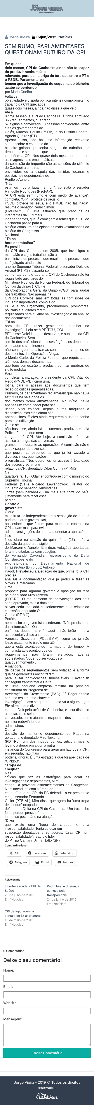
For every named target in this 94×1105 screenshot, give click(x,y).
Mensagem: (12, 1019)
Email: (8, 986)
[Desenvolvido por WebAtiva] (47, 1096)
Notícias (65, 37)
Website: (10, 1003)
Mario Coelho (21, 92)
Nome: (8, 970)
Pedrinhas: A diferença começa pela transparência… (63, 890)
